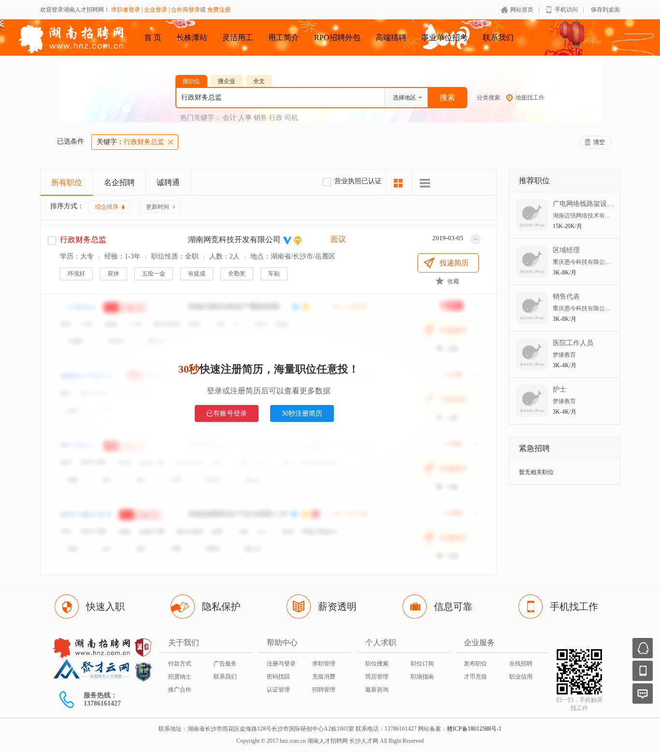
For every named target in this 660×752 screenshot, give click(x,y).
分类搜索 (488, 97)
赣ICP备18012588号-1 (474, 728)
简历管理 (376, 676)
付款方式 (179, 663)
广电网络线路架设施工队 (590, 203)
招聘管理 (323, 689)
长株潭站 (191, 37)
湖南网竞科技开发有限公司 (234, 239)
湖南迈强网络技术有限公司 (587, 215)
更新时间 (157, 206)
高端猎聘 (390, 37)
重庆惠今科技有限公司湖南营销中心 (599, 262)
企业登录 (155, 9)
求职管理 (323, 663)
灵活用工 (237, 37)
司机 (291, 117)
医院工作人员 (573, 343)
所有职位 (66, 182)
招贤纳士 (179, 676)
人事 (245, 117)
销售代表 (566, 296)
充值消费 (323, 676)
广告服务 (225, 663)
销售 (260, 117)
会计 (229, 117)
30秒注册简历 (302, 413)
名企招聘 (119, 182)
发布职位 (475, 663)
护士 (559, 389)
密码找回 (278, 676)
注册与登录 (281, 663)
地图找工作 (530, 97)
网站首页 (521, 9)
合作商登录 (185, 9)
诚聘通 (168, 182)
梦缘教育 (564, 354)
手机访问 (566, 9)
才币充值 (475, 676)
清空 (599, 142)
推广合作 (179, 689)
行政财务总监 (130, 141)
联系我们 (498, 37)
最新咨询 (376, 689)
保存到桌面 (605, 9)
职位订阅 (422, 663)
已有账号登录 (226, 413)
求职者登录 (125, 9)
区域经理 (566, 250)
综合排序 (106, 206)
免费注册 (218, 9)
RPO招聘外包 (337, 37)
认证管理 (278, 689)
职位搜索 (376, 663)
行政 (276, 117)
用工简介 (283, 37)
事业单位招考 (444, 37)
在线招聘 (520, 663)
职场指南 (422, 676)
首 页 (152, 37)
